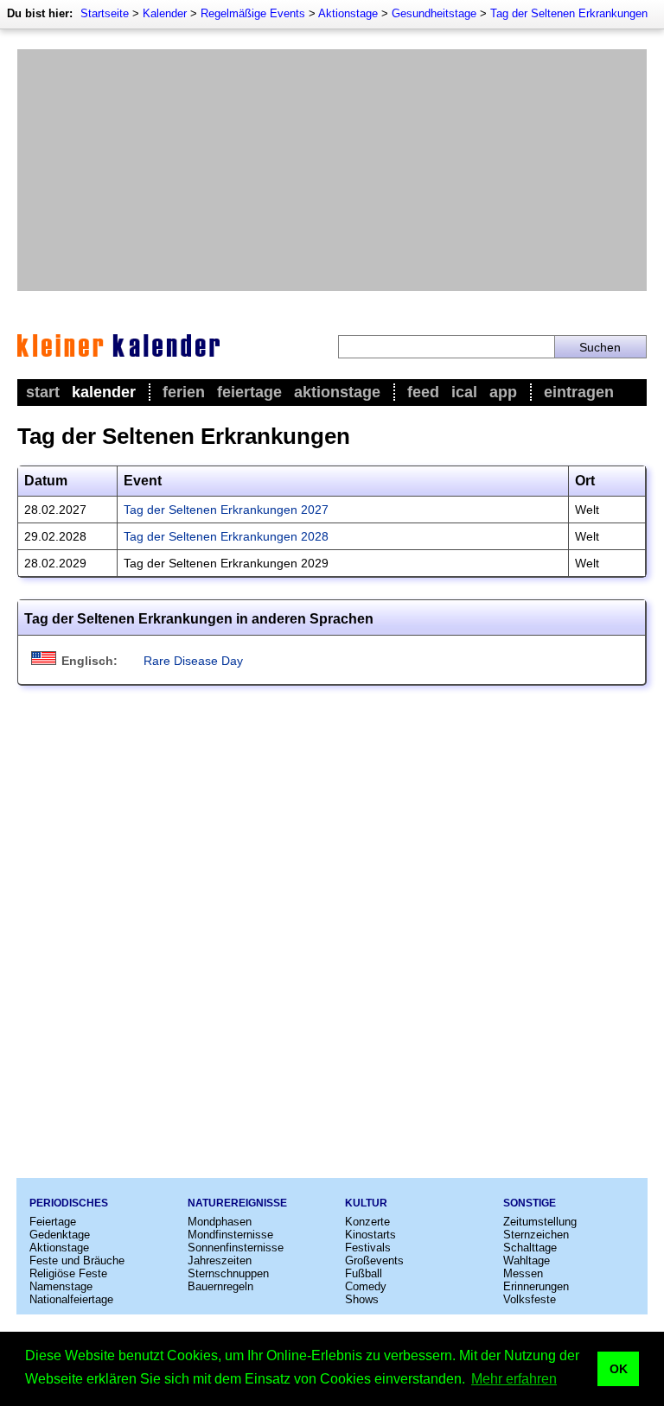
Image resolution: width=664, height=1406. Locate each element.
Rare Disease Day (193, 661)
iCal (464, 392)
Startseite (104, 13)
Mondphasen (220, 1221)
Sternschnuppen (228, 1273)
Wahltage (526, 1260)
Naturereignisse (237, 1203)
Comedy (365, 1286)
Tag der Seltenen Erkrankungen (569, 13)
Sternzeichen (536, 1234)
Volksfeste (529, 1299)
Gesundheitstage (434, 13)
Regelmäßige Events (253, 13)
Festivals (368, 1247)
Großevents (374, 1260)
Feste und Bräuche (76, 1260)
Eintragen (579, 392)
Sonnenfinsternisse (236, 1247)
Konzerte (367, 1221)
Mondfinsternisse (230, 1234)
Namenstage (61, 1286)
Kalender (165, 13)
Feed (423, 392)
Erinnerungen (536, 1286)
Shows (362, 1299)
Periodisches (68, 1203)
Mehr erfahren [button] (514, 1378)
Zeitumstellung (540, 1221)
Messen (523, 1273)
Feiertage (249, 392)
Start (43, 392)
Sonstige (529, 1203)
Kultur (366, 1203)
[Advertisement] (332, 170)
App (503, 392)
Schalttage (530, 1247)
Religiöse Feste (68, 1273)
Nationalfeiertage (71, 1299)
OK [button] (619, 1369)
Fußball (363, 1273)
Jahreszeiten (220, 1260)
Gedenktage (59, 1234)
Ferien (184, 392)
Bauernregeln (220, 1286)
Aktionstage (348, 13)
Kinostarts (370, 1234)
